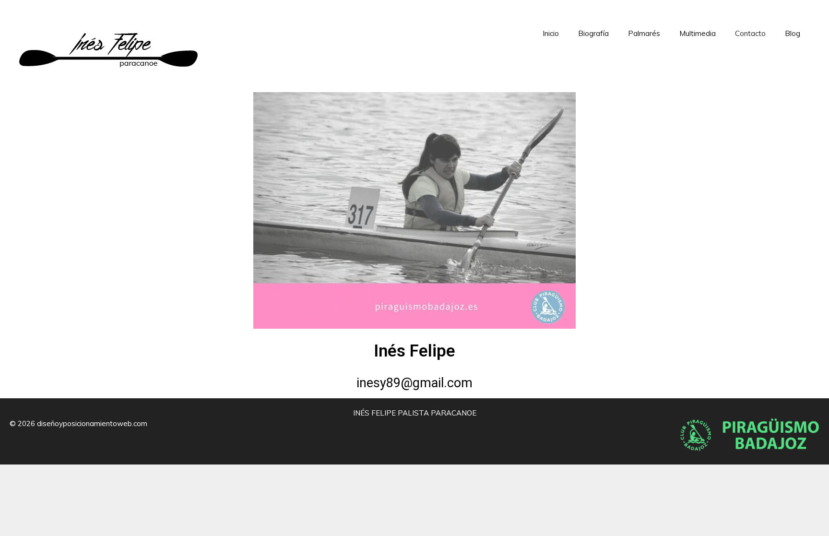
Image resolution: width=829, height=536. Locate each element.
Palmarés (644, 33)
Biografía (593, 33)
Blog (792, 33)
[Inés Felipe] (108, 42)
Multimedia (697, 33)
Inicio (551, 33)
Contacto (750, 33)
